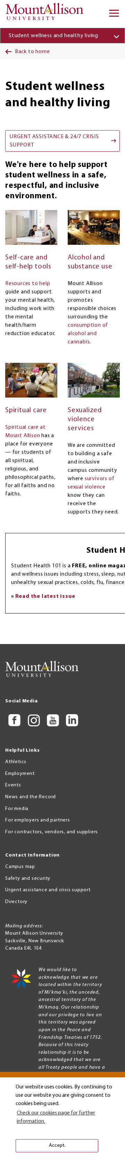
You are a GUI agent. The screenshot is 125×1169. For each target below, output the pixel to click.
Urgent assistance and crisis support (48, 890)
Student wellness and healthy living (53, 36)
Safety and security (27, 878)
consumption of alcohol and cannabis (88, 334)
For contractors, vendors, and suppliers (51, 832)
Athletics (15, 762)
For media (16, 808)
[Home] (47, 14)
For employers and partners (37, 820)
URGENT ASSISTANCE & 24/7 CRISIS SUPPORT (54, 141)
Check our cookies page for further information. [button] (56, 1117)
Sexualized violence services (85, 419)
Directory (16, 901)
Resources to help (27, 283)
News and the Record (30, 797)
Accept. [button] (57, 1145)
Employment (20, 773)
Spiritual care (26, 410)
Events (13, 785)
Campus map (20, 866)
